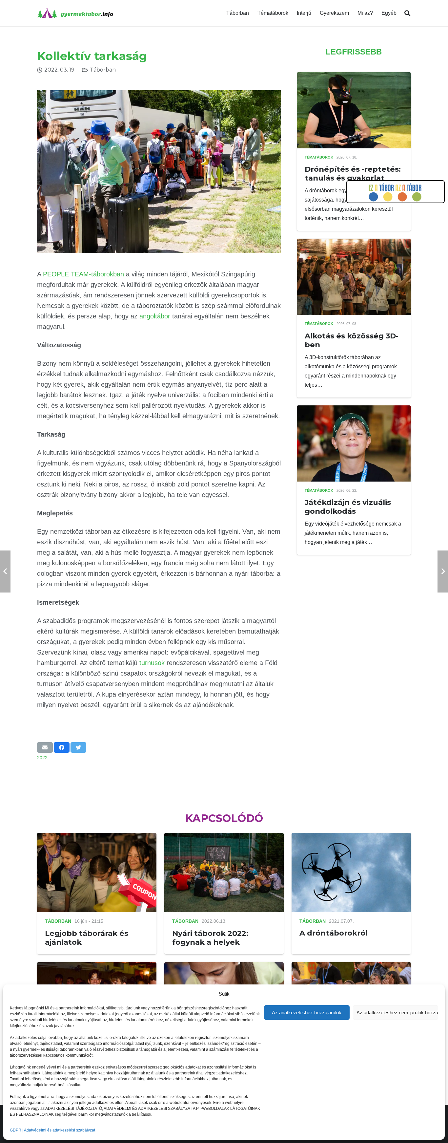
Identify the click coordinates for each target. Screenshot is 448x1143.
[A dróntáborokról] (351, 837)
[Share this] (62, 747)
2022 (42, 757)
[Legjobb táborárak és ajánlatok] (96, 837)
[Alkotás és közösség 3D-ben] (354, 243)
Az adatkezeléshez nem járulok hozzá (397, 1012)
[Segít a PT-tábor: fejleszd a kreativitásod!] (224, 966)
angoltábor (154, 316)
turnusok (152, 662)
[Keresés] (407, 13)
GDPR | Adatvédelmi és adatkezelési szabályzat (52, 1130)
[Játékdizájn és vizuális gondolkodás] (354, 410)
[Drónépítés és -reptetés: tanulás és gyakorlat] (354, 76)
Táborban (103, 70)
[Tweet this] (78, 747)
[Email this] (45, 747)
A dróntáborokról (333, 933)
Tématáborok (319, 157)
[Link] (75, 13)
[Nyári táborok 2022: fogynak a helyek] (224, 837)
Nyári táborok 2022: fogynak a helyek (210, 938)
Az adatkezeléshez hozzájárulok (306, 1012)
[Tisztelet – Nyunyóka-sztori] (96, 966)
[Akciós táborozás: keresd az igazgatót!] (351, 966)
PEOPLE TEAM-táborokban (83, 274)
